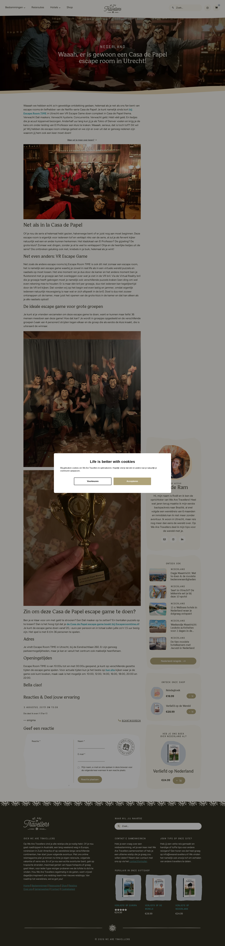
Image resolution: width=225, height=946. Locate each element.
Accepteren (132, 481)
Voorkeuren (93, 481)
